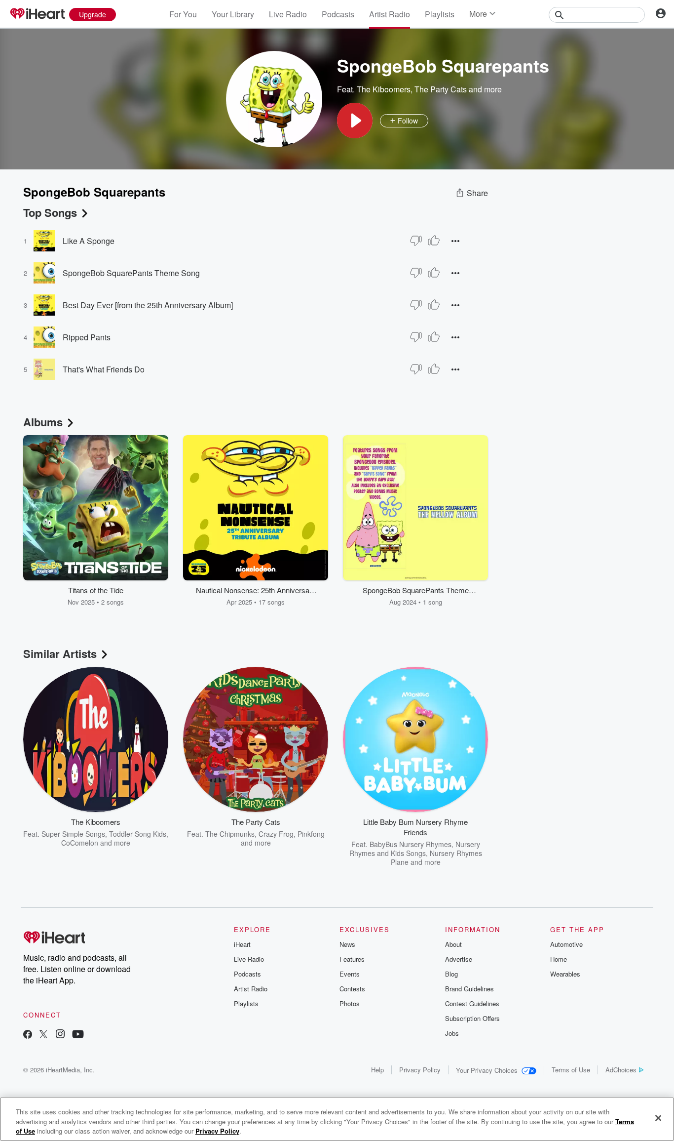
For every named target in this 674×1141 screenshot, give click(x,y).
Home (558, 959)
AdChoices (621, 1069)
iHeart (242, 944)
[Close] (658, 1118)
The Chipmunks (230, 834)
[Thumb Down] (416, 240)
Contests (352, 988)
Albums (43, 422)
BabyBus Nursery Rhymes (410, 844)
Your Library (233, 14)
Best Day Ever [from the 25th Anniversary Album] (148, 305)
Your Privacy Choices (487, 1070)
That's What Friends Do (104, 369)
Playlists (439, 14)
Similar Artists (60, 653)
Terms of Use (571, 1069)
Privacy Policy (420, 1069)
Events (349, 973)
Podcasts (338, 14)
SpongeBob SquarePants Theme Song (131, 273)
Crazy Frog (276, 834)
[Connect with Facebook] (27, 1035)
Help (377, 1069)
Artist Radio (389, 14)
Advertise (458, 959)
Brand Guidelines (469, 988)
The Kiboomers (384, 89)
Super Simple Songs (73, 834)
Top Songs (50, 212)
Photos (349, 1003)
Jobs (452, 1033)
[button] (355, 120)
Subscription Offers (472, 1018)
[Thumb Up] (434, 240)
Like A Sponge (88, 240)
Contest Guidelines (472, 1003)
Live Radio (288, 14)
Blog (451, 973)
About (453, 944)
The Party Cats (440, 89)
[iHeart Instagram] (60, 1035)
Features (352, 959)
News (347, 944)
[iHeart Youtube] (78, 1035)
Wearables (565, 973)
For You (183, 14)
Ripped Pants (87, 337)
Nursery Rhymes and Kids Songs (414, 848)
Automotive (566, 944)
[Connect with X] (43, 1035)
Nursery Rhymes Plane (436, 857)
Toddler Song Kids (137, 834)
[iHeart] (37, 14)
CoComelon (79, 843)
